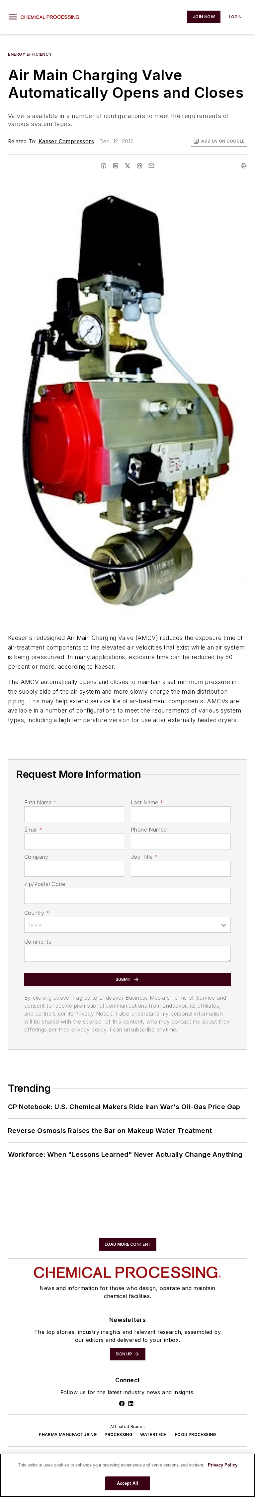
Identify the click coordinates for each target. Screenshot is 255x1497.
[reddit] (139, 165)
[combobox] (127, 925)
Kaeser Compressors (66, 141)
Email (33, 829)
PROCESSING (118, 1434)
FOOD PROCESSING (195, 1434)
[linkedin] (115, 165)
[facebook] (103, 165)
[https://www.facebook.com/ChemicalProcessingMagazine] (122, 1403)
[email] (151, 165)
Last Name (147, 802)
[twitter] (127, 165)
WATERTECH (153, 1434)
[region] (127, 1475)
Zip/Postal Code (44, 884)
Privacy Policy (222, 1465)
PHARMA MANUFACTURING (68, 1434)
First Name (40, 802)
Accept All (127, 1483)
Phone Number (150, 829)
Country (36, 912)
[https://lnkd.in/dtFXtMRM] (131, 1403)
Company (36, 856)
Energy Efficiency (30, 54)
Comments (37, 941)
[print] (243, 165)
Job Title (144, 856)
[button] (13, 17)
